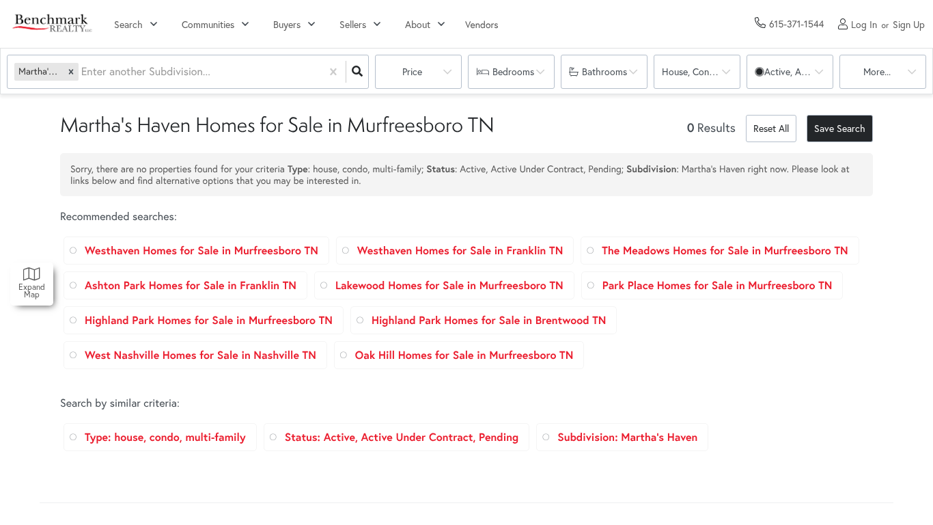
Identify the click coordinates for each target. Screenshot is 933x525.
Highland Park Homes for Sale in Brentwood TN (489, 320)
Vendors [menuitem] (482, 24)
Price (412, 71)
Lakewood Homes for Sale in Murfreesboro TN (449, 285)
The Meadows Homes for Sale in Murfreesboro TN (725, 250)
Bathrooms (604, 71)
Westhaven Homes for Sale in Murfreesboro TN (201, 250)
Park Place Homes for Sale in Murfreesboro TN (717, 285)
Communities (208, 24)
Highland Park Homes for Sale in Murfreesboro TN (209, 320)
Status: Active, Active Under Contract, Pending (401, 437)
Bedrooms (513, 71)
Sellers (352, 24)
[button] (71, 71)
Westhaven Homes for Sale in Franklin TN (460, 250)
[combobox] (82, 72)
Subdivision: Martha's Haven (627, 437)
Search (128, 24)
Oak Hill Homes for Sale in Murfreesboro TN (464, 355)
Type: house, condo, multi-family (165, 437)
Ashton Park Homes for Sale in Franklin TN (190, 285)
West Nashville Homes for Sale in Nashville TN (200, 355)
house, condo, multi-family (701, 71)
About (417, 24)
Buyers (287, 24)
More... (877, 71)
